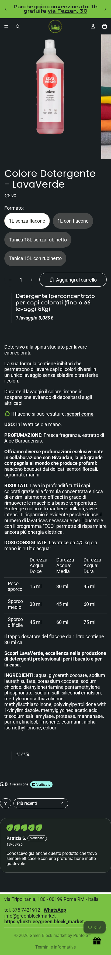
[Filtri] (5, 803)
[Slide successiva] (105, 9)
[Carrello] (104, 26)
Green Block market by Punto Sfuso (63, 935)
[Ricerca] (18, 26)
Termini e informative (55, 947)
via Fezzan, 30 (67, 11)
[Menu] (6, 26)
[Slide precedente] (6, 9)
